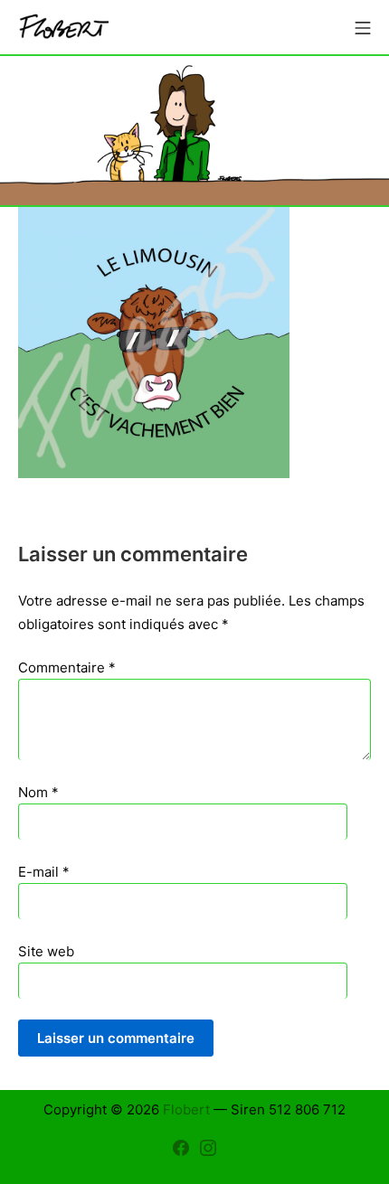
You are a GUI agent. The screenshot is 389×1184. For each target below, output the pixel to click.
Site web (46, 951)
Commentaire (67, 667)
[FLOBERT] (63, 27)
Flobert (186, 1109)
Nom (38, 792)
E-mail (44, 871)
